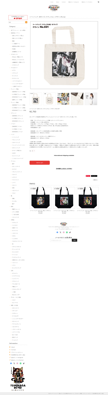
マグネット (15, 313)
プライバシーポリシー (17, 352)
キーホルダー (15, 316)
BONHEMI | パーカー (17, 131)
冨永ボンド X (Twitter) (87, 2)
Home (51, 2)
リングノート (15, 278)
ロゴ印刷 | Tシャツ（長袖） (19, 107)
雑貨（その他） (15, 305)
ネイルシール (15, 78)
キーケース (15, 230)
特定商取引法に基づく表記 (18, 355)
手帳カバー (15, 286)
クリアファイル (16, 276)
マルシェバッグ (16, 139)
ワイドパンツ (15, 179)
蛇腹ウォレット (16, 209)
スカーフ (14, 174)
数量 (30, 150)
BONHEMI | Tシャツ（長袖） (19, 110)
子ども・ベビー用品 (16, 297)
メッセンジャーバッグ (17, 158)
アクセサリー (14, 67)
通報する (95, 179)
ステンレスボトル (16, 246)
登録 (74, 240)
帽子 (13, 163)
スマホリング (15, 65)
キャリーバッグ (16, 155)
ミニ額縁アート (16, 43)
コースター (15, 225)
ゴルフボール (15, 326)
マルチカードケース (17, 241)
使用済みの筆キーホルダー (18, 46)
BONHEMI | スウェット (18, 121)
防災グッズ (15, 337)
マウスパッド (15, 281)
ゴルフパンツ (15, 190)
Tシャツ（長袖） (15, 102)
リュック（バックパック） (18, 145)
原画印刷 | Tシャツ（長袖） (19, 105)
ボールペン (15, 273)
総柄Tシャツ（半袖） (17, 99)
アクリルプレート (16, 324)
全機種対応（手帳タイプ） (18, 62)
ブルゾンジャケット (17, 171)
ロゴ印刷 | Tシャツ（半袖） (19, 94)
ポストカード (15, 308)
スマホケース (14, 54)
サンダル (14, 201)
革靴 (13, 198)
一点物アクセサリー (17, 86)
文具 (12, 270)
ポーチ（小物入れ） (17, 150)
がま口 (14, 153)
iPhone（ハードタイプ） (18, 59)
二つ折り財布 (15, 214)
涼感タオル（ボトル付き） (18, 260)
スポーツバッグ (16, 142)
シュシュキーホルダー (17, 83)
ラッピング (15, 340)
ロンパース (15, 302)
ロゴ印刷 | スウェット (17, 118)
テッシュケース (16, 249)
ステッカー (15, 310)
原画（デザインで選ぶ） (18, 35)
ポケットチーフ (16, 166)
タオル (14, 236)
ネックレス (15, 75)
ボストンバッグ (16, 147)
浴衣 (13, 187)
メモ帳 (14, 292)
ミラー (14, 265)
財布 (12, 206)
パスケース (15, 233)
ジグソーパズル (16, 332)
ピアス (14, 70)
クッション (15, 254)
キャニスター (15, 252)
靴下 (13, 204)
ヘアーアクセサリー (17, 81)
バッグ (12, 134)
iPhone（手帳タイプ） (18, 57)
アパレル (13, 161)
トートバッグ (15, 137)
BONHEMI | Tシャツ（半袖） (19, 97)
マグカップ (15, 222)
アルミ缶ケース (16, 284)
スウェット (13, 113)
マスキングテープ (16, 289)
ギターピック (15, 321)
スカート (14, 185)
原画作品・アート (15, 33)
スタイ (14, 300)
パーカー (13, 123)
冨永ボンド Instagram (74, 2)
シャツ (14, 182)
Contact (64, 2)
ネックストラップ (16, 268)
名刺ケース (15, 228)
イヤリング (15, 73)
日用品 (12, 219)
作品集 (14, 49)
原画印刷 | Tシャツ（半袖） (19, 91)
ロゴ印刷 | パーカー (17, 129)
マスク (14, 193)
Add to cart (39, 162)
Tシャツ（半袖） (15, 89)
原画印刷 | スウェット (17, 115)
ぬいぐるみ (15, 334)
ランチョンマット (16, 257)
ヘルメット (15, 262)
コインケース (15, 217)
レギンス (14, 177)
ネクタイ (14, 169)
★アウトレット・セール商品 (18, 30)
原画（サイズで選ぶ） (17, 38)
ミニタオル (15, 238)
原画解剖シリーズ (16, 51)
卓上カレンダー (16, 294)
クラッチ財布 (15, 212)
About (57, 2)
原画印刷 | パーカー (17, 126)
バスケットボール (16, 329)
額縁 (13, 41)
